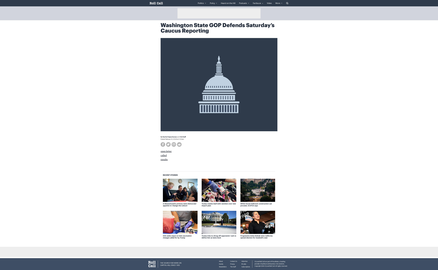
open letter (166, 151)
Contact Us (233, 261)
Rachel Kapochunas (170, 137)
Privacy (232, 264)
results (164, 160)
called (164, 155)
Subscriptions (245, 267)
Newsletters (223, 267)
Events (221, 264)
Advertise (244, 261)
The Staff (233, 267)
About (221, 261)
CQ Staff (183, 137)
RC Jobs (243, 264)
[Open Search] (287, 3)
